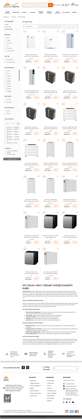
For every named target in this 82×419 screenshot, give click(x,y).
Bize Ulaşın (67, 377)
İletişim (32, 388)
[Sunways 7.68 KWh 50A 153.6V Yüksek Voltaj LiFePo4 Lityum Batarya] (70, 113)
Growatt (9, 43)
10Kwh (8, 84)
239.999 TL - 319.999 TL (12, 132)
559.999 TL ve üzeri (12, 143)
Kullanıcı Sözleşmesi (35, 386)
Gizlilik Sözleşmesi (35, 383)
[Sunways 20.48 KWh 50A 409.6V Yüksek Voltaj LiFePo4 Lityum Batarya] (51, 185)
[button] (75, 5)
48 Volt (9, 99)
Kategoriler (50, 377)
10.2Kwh (9, 86)
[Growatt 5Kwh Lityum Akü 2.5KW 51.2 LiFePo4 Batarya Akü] (70, 185)
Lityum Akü (8, 27)
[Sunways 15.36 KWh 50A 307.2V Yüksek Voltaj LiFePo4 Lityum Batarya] (70, 149)
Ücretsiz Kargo (11, 154)
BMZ (8, 38)
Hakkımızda (33, 381)
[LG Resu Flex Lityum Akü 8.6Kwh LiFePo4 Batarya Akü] (51, 222)
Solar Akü (49, 388)
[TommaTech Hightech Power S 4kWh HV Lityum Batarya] (31, 77)
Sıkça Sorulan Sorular (35, 393)
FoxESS (9, 40)
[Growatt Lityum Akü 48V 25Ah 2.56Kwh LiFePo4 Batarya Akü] (31, 222)
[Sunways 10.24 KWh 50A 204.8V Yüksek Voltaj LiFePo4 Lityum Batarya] (31, 149)
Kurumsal (32, 377)
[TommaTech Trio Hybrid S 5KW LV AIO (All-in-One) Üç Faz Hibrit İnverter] (70, 41)
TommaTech (10, 51)
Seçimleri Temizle (12, 159)
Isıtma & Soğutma (51, 393)
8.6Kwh (9, 81)
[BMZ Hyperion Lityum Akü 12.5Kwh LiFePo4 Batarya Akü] (31, 113)
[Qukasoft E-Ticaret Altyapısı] (41, 417)
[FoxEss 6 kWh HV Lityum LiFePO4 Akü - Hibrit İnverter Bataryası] (31, 41)
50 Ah (8, 113)
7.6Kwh (9, 78)
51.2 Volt (9, 102)
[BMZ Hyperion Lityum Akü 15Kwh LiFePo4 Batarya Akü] (51, 113)
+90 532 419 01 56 (69, 384)
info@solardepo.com (71, 386)
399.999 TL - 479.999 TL (13, 137)
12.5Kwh (9, 89)
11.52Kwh (9, 91)
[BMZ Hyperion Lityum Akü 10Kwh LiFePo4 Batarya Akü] (70, 77)
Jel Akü (6, 24)
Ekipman (49, 400)
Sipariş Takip (33, 395)
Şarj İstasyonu (50, 395)
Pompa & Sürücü (51, 391)
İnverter (49, 386)
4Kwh (8, 71)
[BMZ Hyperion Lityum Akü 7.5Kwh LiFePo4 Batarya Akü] (51, 77)
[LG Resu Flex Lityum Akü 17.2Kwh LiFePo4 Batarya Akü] (31, 258)
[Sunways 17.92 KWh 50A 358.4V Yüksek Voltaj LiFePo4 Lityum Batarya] (31, 185)
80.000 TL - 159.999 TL (13, 127)
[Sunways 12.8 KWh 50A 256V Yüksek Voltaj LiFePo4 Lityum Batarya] (51, 149)
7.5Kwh (9, 76)
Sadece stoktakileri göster (12, 151)
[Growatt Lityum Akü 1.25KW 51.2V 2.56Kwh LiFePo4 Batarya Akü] (51, 258)
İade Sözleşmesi (34, 391)
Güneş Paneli (50, 383)
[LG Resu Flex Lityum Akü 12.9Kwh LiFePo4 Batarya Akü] (70, 222)
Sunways (9, 48)
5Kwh (8, 73)
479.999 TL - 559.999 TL (13, 140)
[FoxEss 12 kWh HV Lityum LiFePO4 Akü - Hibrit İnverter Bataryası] (51, 41)
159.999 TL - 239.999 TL (12, 130)
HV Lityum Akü (8, 29)
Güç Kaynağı (50, 398)
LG (7, 45)
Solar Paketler (51, 381)
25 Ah (8, 111)
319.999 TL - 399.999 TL (12, 135)
